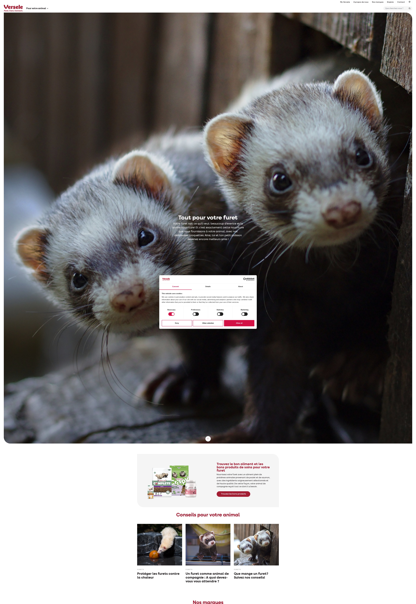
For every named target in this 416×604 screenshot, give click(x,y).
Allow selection (208, 323)
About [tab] (240, 286)
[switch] (196, 314)
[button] (409, 2)
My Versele (345, 2)
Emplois (390, 2)
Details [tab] (208, 286)
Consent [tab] (175, 286)
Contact (401, 2)
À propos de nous (360, 2)
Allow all (239, 323)
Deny (177, 323)
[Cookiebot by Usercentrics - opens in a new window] (244, 279)
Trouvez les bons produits (233, 494)
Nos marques (378, 2)
